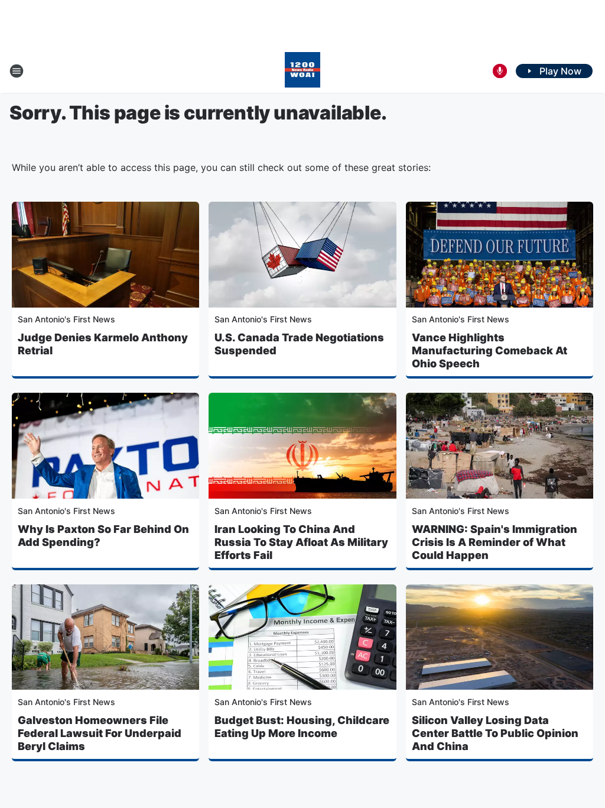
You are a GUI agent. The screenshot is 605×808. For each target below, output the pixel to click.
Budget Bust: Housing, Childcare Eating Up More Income (301, 726)
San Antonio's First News (66, 319)
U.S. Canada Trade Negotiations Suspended (299, 344)
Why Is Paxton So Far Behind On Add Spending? (103, 535)
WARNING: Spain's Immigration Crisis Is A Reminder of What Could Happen (494, 542)
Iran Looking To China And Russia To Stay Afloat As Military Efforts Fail (301, 542)
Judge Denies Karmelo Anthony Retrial (103, 344)
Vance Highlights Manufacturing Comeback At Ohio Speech (489, 350)
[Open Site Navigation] (16, 71)
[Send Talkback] (500, 71)
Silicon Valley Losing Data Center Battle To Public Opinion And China (495, 733)
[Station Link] (302, 71)
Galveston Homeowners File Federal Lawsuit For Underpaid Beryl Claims (99, 733)
